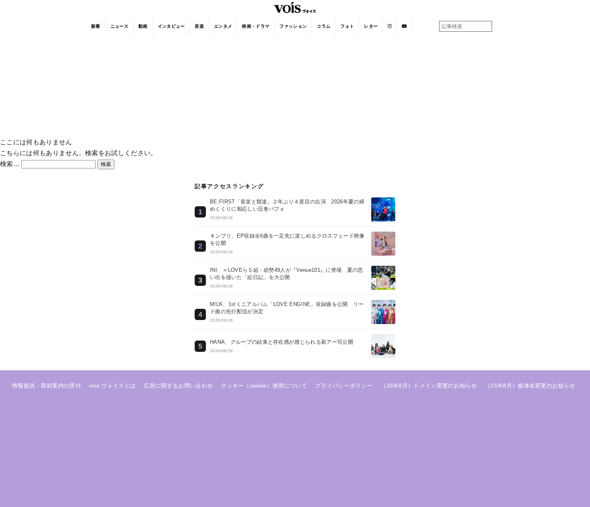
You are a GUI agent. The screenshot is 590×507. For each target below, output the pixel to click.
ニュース (119, 26)
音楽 (199, 26)
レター (371, 26)
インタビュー (171, 26)
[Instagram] (390, 26)
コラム (323, 26)
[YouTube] (404, 26)
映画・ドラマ (255, 26)
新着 (95, 26)
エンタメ (223, 26)
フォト (347, 26)
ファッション (293, 26)
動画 (143, 26)
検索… (10, 163)
